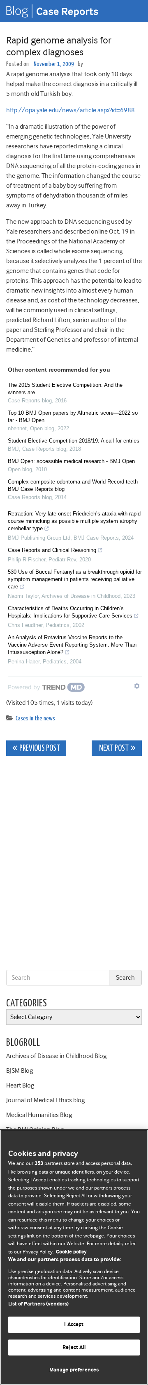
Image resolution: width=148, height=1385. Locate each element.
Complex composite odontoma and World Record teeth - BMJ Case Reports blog (74, 485)
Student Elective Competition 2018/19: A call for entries (73, 441)
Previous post (39, 748)
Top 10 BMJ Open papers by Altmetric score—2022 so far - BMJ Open (73, 416)
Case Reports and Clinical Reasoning (52, 550)
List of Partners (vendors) (38, 1304)
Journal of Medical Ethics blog (45, 1100)
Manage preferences (74, 1370)
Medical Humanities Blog (39, 1115)
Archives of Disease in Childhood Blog (56, 1056)
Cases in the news (35, 718)
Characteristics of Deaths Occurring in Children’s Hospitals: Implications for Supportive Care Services (70, 612)
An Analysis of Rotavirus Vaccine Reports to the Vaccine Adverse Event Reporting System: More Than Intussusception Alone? (72, 644)
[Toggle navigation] (131, 11)
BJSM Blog (19, 1070)
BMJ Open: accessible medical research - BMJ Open (71, 461)
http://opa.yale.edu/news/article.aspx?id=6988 (70, 110)
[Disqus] (74, 864)
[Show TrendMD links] (137, 686)
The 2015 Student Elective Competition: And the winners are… (65, 388)
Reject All (73, 1347)
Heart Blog (20, 1085)
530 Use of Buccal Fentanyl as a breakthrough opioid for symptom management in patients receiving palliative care (75, 579)
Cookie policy (71, 1252)
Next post (113, 748)
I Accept (73, 1324)
